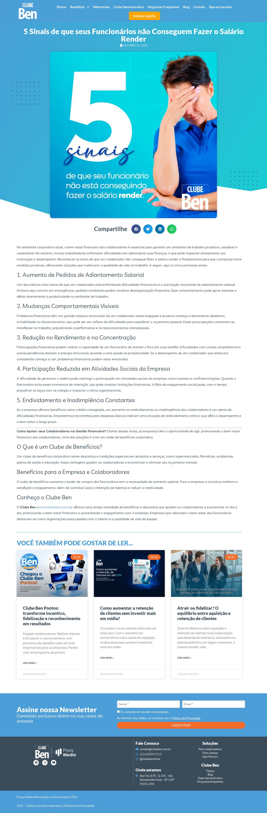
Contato (199, 7)
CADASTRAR (181, 725)
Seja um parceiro (220, 7)
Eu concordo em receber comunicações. (144, 712)
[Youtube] (53, 762)
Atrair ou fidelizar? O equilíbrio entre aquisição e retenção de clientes (203, 613)
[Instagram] (45, 762)
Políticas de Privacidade (79, 806)
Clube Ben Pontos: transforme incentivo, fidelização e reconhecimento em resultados (51, 615)
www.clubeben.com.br (54, 507)
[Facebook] (36, 762)
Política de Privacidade (186, 718)
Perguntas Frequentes (163, 7)
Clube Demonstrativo (128, 7)
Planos (61, 7)
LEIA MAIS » (30, 662)
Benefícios (77, 7)
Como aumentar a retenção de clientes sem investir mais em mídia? (128, 613)
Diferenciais (101, 7)
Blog (186, 7)
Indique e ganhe (144, 16)
